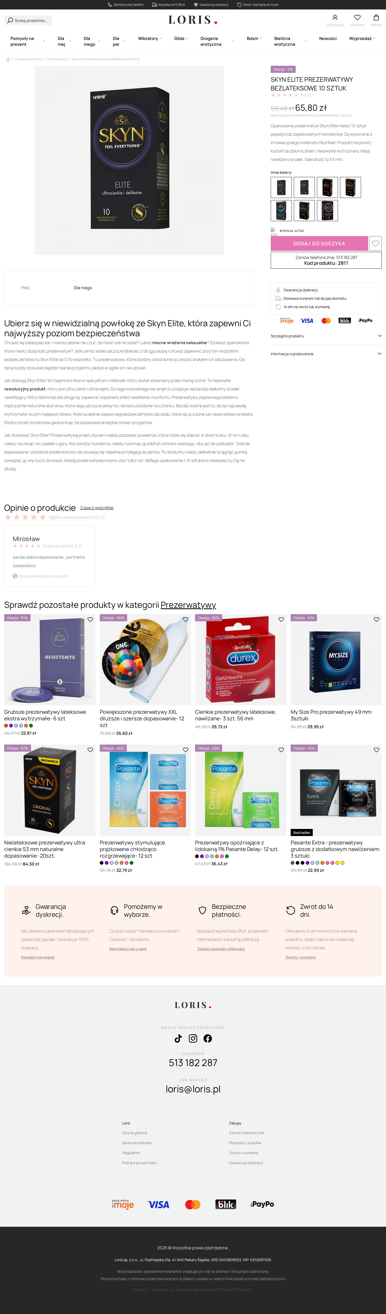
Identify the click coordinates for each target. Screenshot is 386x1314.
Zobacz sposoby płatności (221, 948)
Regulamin (131, 1152)
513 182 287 (193, 1062)
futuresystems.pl (235, 1289)
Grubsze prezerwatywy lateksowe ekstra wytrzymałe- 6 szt (45, 715)
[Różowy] (126, 863)
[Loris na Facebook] (208, 1040)
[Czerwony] (327, 187)
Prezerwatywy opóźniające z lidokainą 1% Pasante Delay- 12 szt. (237, 846)
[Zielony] (31, 725)
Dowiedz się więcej (37, 957)
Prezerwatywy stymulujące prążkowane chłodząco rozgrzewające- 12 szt (132, 849)
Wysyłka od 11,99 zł (171, 4)
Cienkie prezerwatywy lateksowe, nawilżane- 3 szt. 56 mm (235, 715)
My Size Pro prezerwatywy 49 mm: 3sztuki (332, 715)
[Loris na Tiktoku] (178, 1040)
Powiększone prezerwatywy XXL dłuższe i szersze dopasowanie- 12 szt (142, 718)
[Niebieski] (281, 187)
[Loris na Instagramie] (193, 1040)
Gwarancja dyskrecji (214, 4)
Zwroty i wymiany (300, 957)
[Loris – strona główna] (193, 20)
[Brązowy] (292, 863)
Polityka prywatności (139, 1162)
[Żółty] (304, 210)
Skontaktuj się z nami (128, 948)
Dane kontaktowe (137, 1142)
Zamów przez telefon (129, 4)
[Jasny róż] (111, 863)
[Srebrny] (327, 210)
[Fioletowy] (304, 187)
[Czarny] (101, 863)
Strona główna (134, 1132)
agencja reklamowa (196, 1289)
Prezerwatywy (188, 604)
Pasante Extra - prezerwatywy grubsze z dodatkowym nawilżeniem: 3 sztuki (335, 849)
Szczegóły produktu (287, 335)
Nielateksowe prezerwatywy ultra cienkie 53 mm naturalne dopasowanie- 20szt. (44, 849)
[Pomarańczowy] (350, 187)
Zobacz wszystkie (96, 508)
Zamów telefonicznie (246, 1132)
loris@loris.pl (193, 1088)
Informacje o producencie (292, 353)
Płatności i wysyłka (245, 1142)
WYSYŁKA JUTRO (292, 231)
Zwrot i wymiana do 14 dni (261, 4)
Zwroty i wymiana (243, 1152)
